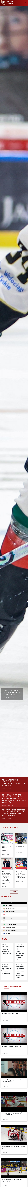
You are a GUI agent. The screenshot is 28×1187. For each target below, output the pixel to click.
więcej (14, 892)
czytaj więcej (8, 697)
